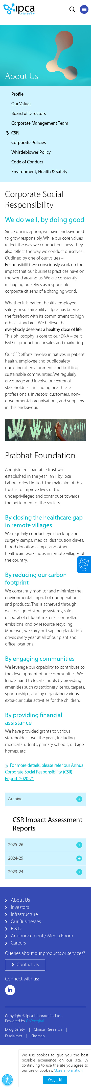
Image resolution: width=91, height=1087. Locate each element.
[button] (25, 965)
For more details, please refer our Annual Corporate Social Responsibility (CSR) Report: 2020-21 (44, 772)
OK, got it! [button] (55, 1080)
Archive (15, 799)
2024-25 (15, 858)
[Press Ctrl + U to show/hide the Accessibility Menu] (7, 1079)
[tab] (45, 799)
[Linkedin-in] (10, 990)
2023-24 (15, 872)
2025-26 (15, 845)
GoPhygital (35, 1021)
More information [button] (68, 1071)
